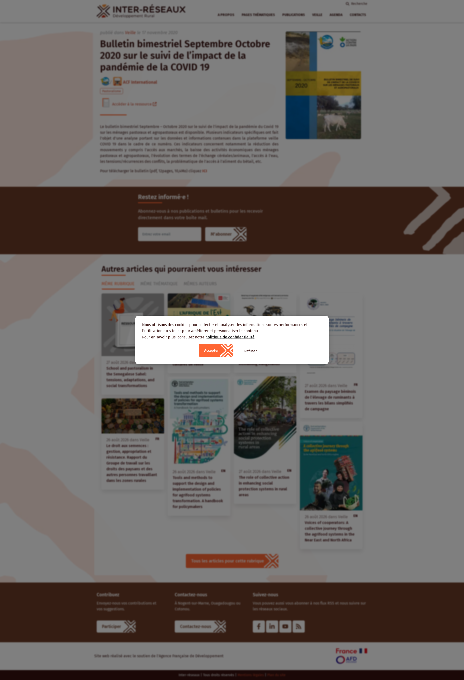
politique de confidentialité (229, 337)
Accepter (211, 350)
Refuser (250, 351)
